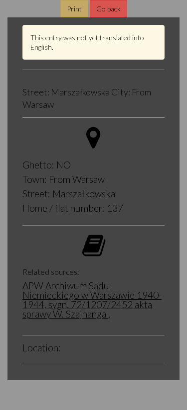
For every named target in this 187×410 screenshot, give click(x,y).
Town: (34, 179)
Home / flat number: (63, 208)
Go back (108, 8)
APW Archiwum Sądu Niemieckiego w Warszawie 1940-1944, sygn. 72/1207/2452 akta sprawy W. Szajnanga (92, 300)
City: (120, 92)
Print (74, 8)
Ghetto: (38, 164)
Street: (35, 92)
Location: (41, 347)
